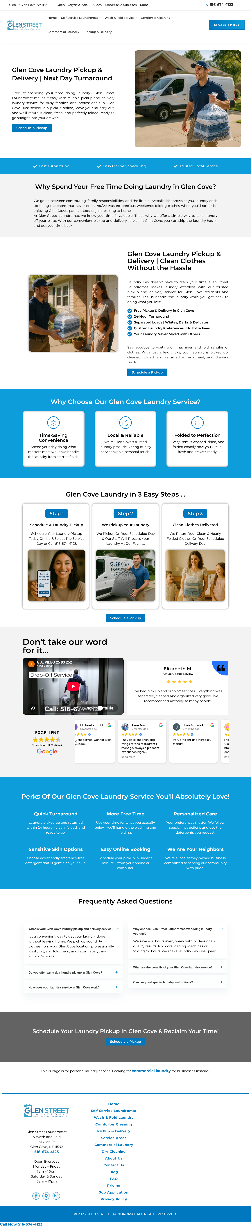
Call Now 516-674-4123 (21, 1224)
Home (52, 17)
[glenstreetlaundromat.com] (24, 25)
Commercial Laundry (63, 32)
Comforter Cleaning (156, 17)
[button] (76, 741)
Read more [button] (87, 757)
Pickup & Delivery (99, 32)
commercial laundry (151, 1071)
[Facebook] (36, 1196)
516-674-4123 (221, 4)
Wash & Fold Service (120, 17)
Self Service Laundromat (79, 17)
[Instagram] (56, 1196)
